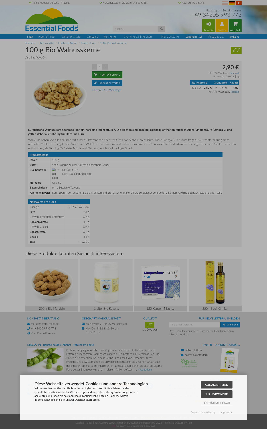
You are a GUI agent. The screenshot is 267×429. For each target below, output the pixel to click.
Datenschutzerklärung (203, 412)
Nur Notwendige (216, 394)
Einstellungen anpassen (216, 402)
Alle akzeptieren (216, 384)
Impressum (226, 412)
